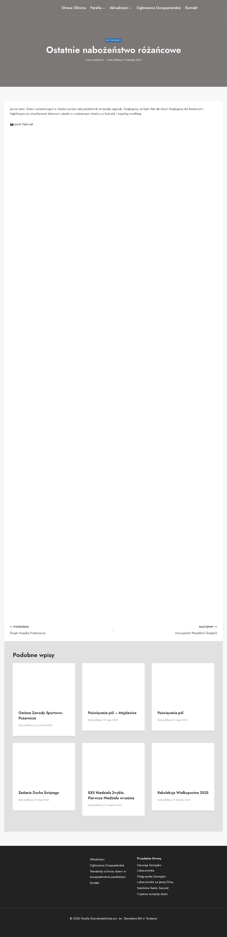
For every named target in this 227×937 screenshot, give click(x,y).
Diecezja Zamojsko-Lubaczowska (149, 868)
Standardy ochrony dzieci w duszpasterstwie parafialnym (108, 874)
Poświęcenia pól (170, 712)
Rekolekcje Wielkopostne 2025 (182, 792)
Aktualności (113, 40)
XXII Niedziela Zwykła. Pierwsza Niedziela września (111, 795)
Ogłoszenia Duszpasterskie (159, 7)
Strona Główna (74, 7)
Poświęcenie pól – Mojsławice (112, 712)
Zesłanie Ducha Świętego (38, 792)
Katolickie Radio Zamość (153, 888)
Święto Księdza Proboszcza (27, 630)
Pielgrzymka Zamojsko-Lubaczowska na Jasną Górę (155, 879)
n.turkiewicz (98, 60)
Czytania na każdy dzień (152, 894)
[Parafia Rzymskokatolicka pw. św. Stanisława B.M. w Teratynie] (30, 8)
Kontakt (191, 7)
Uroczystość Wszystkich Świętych (196, 630)
